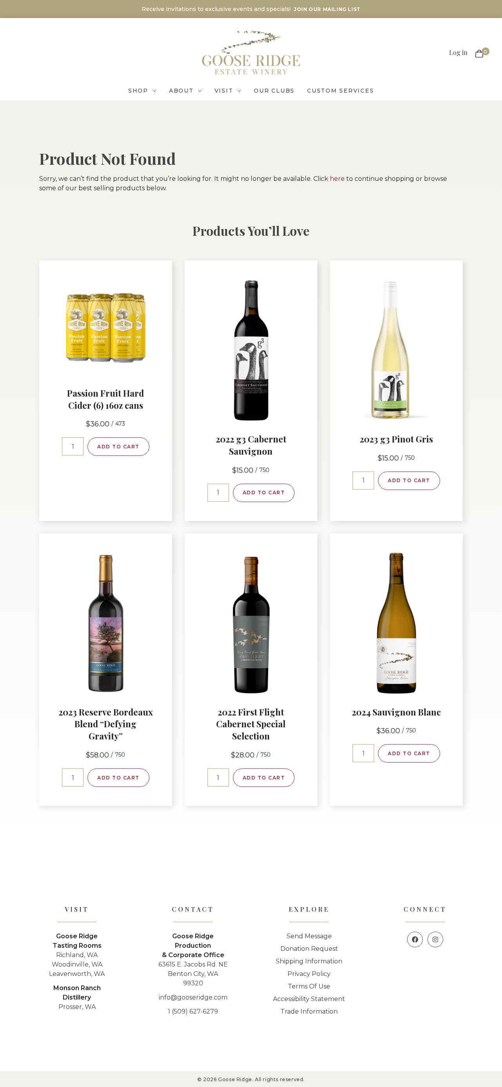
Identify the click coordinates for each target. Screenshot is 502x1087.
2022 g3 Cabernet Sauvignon (251, 445)
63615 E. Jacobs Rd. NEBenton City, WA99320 (193, 974)
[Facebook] (415, 939)
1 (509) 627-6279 (193, 1011)
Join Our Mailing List (327, 9)
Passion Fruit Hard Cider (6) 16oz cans (105, 399)
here (337, 178)
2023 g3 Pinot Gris (396, 439)
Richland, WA (77, 955)
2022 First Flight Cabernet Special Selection (251, 724)
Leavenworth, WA (77, 974)
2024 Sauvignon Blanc (396, 712)
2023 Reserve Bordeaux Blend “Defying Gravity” (105, 724)
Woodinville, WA (77, 964)
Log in (458, 52)
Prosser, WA (77, 1007)
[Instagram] (435, 939)
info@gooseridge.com (193, 997)
